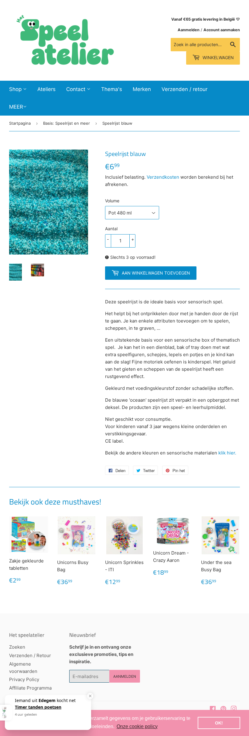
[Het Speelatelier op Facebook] (213, 709)
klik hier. (227, 453)
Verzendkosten (163, 177)
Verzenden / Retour (30, 655)
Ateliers (46, 89)
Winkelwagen (217, 57)
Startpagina (20, 123)
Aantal (111, 228)
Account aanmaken (221, 30)
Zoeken (17, 647)
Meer (16, 107)
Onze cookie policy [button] (137, 726)
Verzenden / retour (184, 89)
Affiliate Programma (30, 688)
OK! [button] (219, 723)
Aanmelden (189, 30)
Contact (76, 89)
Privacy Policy (24, 679)
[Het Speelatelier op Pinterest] (223, 709)
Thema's (111, 89)
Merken (142, 89)
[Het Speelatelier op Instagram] (234, 709)
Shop (16, 89)
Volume (112, 200)
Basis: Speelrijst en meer (66, 123)
